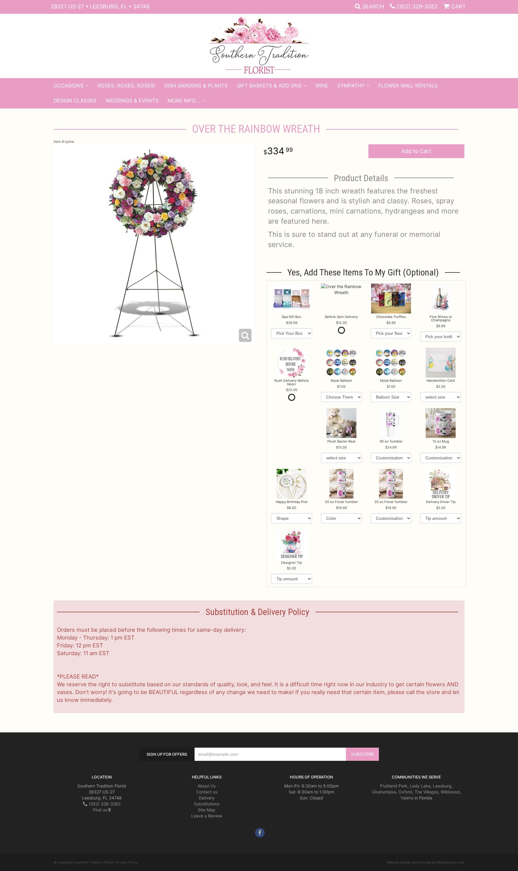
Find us (100, 809)
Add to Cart (416, 151)
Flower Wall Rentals (408, 86)
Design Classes (75, 101)
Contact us (206, 791)
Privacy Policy (127, 862)
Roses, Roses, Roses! (126, 86)
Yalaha (406, 797)
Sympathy (351, 86)
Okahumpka (384, 791)
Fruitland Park (393, 785)
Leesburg (442, 785)
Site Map (206, 809)
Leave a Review (206, 815)
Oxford (405, 791)
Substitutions (206, 803)
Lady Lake (420, 785)
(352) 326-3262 (417, 6)
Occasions (69, 86)
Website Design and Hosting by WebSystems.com (425, 862)
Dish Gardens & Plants (196, 86)
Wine (321, 86)
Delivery (207, 797)
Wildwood (450, 791)
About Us (207, 785)
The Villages (426, 791)
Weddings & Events (132, 101)
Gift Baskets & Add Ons (269, 86)
